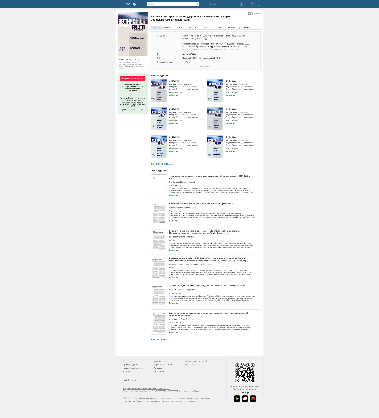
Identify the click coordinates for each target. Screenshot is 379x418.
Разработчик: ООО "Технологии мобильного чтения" (146, 388)
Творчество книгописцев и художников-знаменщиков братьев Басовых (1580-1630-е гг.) (209, 177)
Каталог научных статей (196, 361)
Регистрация (256, 5)
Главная (156, 28)
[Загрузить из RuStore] (245, 398)
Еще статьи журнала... (161, 339)
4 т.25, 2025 (240, 114)
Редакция (218, 28)
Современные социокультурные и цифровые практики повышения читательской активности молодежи (208, 314)
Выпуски (167, 28)
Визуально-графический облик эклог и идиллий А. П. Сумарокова (201, 203)
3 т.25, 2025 (183, 142)
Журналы (189, 364)
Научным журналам (163, 364)
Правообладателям (131, 364)
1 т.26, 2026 (183, 114)
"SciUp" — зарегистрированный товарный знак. (157, 401)
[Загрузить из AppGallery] (253, 398)
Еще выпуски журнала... (162, 164)
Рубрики (194, 28)
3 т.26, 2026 (183, 86)
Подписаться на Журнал (132, 79)
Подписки (211, 4)
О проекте (127, 361)
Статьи (181, 28)
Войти (253, 3)
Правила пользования (133, 368)
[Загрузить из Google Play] (237, 398)
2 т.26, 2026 (240, 86)
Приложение (243, 28)
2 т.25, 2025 (240, 142)
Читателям (159, 371)
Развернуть (204, 66)
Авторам (206, 28)
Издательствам (161, 361)
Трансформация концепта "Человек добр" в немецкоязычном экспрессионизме (207, 286)
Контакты (231, 28)
